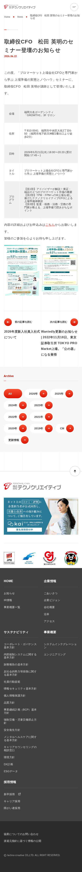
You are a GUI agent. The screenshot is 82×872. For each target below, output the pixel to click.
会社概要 (49, 607)
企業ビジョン (52, 600)
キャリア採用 (12, 801)
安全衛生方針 (12, 729)
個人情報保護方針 (15, 695)
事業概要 (50, 632)
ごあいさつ (51, 593)
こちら (50, 224)
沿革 (46, 614)
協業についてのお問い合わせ (21, 834)
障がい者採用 (12, 808)
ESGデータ (11, 771)
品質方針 (9, 702)
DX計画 (8, 764)
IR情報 (8, 600)
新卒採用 (10, 794)
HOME (8, 581)
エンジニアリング (55, 654)
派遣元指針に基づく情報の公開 (22, 840)
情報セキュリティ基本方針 (20, 688)
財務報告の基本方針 (16, 664)
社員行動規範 (12, 681)
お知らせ (9, 593)
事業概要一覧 (12, 607)
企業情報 (50, 581)
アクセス (49, 621)
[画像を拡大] (35, 250)
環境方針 (9, 757)
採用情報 (10, 782)
